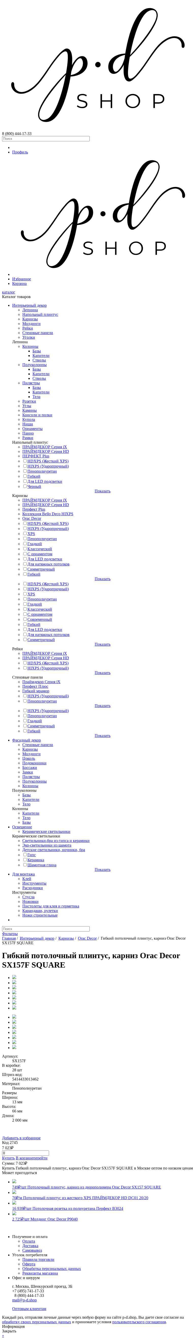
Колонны (30, 346)
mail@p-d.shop (24, 1300)
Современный (39, 619)
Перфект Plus (33, 509)
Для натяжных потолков (48, 564)
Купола (28, 419)
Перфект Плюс (35, 686)
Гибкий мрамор (35, 691)
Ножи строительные (40, 915)
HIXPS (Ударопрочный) (48, 466)
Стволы (39, 360)
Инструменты (34, 883)
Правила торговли (38, 1259)
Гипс (31, 855)
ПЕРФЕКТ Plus (35, 456)
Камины (29, 410)
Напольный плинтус (40, 314)
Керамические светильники (46, 831)
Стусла (28, 897)
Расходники (32, 888)
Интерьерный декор (29, 305)
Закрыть (9, 1331)
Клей (26, 879)
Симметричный (41, 569)
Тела (36, 396)
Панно (28, 433)
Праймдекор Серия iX (41, 682)
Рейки (27, 328)
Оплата (28, 1241)
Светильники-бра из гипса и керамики (56, 840)
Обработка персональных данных (51, 1268)
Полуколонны (34, 365)
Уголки (28, 337)
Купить (8, 1158)
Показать (102, 491)
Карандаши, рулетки (40, 910)
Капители (41, 355)
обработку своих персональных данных (36, 1322)
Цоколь (28, 758)
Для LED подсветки (44, 481)
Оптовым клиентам (29, 1309)
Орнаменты (32, 428)
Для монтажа (23, 874)
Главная (9, 938)
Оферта (28, 1264)
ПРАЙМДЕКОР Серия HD (45, 451)
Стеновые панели (37, 333)
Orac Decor (31, 518)
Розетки (29, 401)
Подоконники (34, 763)
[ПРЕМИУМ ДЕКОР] (102, 274)
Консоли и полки (37, 415)
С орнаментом (39, 554)
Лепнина (30, 310)
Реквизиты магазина (40, 1273)
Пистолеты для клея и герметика (50, 906)
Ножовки (30, 901)
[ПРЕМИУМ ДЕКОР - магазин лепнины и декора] (97, 129)
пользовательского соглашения (139, 1322)
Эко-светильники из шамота (46, 845)
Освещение (22, 827)
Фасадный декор (26, 740)
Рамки (27, 438)
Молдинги (31, 323)
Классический (39, 549)
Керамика (35, 860)
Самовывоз (32, 1250)
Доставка (30, 1246)
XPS (31, 533)
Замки (27, 772)
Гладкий (34, 544)
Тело (26, 804)
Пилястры (31, 383)
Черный (34, 486)
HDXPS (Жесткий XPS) (48, 461)
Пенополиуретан (42, 471)
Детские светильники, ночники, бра (53, 850)
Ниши (27, 424)
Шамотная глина (41, 865)
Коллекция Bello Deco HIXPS (47, 514)
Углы (26, 406)
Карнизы (30, 319)
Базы (36, 351)
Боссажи (29, 767)
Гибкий (33, 476)
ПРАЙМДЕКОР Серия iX (44, 447)
